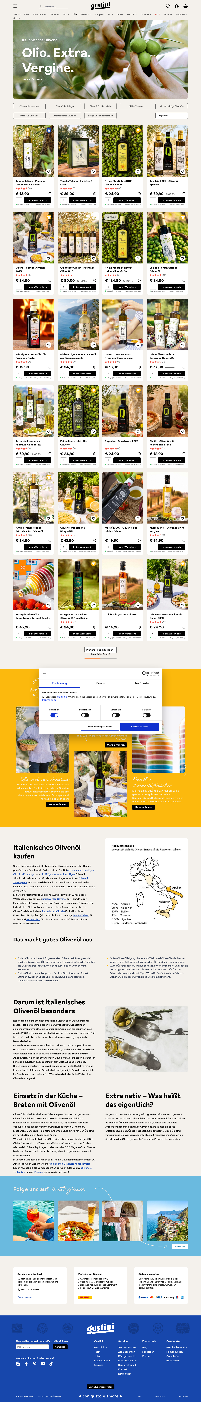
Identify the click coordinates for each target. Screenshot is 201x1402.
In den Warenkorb (38, 200)
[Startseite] (14, 18)
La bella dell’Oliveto (53, 911)
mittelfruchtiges (26, 874)
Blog (144, 1347)
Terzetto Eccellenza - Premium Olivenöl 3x (29, 442)
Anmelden (60, 1346)
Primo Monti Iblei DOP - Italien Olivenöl (119, 182)
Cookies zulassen (139, 726)
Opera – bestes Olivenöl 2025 (30, 269)
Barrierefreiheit (127, 1365)
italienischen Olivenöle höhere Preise (69, 1163)
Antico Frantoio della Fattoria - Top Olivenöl (29, 529)
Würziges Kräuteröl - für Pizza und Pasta (31, 356)
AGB (139, 1396)
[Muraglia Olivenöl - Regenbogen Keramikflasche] (33, 584)
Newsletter (124, 1373)
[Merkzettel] (168, 6)
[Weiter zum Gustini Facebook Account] (26, 1364)
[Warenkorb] (185, 6)
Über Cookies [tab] (141, 683)
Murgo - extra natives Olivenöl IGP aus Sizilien (74, 616)
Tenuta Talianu (81, 915)
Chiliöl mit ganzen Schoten (121, 614)
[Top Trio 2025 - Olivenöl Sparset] (167, 151)
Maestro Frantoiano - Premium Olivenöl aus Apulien (118, 356)
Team (97, 1351)
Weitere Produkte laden (99, 649)
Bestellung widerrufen (100, 1386)
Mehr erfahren (57, 804)
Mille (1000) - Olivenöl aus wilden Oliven (121, 529)
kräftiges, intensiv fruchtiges (58, 874)
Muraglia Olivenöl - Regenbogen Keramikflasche (33, 616)
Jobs (97, 1356)
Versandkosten (127, 1347)
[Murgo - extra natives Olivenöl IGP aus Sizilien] (78, 584)
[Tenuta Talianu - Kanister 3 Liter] (78, 151)
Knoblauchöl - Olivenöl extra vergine (167, 529)
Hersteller (148, 1351)
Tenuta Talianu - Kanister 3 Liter (76, 182)
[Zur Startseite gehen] (100, 6)
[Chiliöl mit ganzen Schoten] (122, 584)
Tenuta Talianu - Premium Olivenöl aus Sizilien (31, 182)
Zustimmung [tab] (59, 683)
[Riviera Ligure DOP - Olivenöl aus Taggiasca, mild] (78, 324)
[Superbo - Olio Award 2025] (122, 411)
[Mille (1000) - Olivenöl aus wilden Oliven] (122, 498)
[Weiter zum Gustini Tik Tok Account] (51, 1364)
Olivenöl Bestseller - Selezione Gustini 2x (162, 356)
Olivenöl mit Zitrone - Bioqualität (73, 529)
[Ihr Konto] (177, 6)
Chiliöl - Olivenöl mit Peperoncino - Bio (162, 442)
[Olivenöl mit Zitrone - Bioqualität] (78, 498)
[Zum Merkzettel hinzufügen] (48, 171)
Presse (146, 1356)
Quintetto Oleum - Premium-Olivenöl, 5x (77, 269)
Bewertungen (102, 1360)
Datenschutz (160, 1396)
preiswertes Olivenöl (54, 899)
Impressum (49, 700)
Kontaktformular (25, 1297)
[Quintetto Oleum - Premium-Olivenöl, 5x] (78, 237)
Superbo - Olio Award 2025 (121, 441)
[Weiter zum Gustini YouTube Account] (43, 1364)
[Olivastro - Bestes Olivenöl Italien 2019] (167, 584)
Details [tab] (100, 683)
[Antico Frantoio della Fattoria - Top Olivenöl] (33, 498)
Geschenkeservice (176, 1347)
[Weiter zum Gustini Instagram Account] (18, 1364)
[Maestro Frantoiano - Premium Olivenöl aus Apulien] (122, 324)
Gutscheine (172, 1356)
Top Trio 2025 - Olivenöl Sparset (164, 182)
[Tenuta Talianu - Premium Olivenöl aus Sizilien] (33, 151)
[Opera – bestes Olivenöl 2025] (33, 237)
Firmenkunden (174, 1351)
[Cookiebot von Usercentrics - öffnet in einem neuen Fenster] (147, 673)
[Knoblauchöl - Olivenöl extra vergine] (167, 498)
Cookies (62, 696)
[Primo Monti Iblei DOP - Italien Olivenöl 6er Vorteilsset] (122, 237)
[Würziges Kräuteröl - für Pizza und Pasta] (33, 324)
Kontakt (122, 1369)
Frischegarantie (127, 1360)
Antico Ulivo (33, 919)
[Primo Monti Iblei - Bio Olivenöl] (78, 411)
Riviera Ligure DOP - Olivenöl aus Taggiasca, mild (78, 356)
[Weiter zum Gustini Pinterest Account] (35, 1364)
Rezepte (38, 1172)
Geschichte (100, 1347)
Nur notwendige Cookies (100, 726)
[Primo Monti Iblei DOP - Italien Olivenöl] (122, 151)
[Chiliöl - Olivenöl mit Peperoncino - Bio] (167, 411)
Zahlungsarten (126, 1351)
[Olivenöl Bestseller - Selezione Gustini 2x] (167, 324)
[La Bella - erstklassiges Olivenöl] (167, 237)
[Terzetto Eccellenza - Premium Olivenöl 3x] (33, 411)
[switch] (85, 715)
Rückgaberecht (127, 1356)
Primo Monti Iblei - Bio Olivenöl (73, 442)
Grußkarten (173, 1360)
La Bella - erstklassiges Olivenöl (163, 269)
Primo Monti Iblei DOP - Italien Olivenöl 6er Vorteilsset (119, 269)
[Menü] (15, 6)
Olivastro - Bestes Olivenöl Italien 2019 (166, 616)
